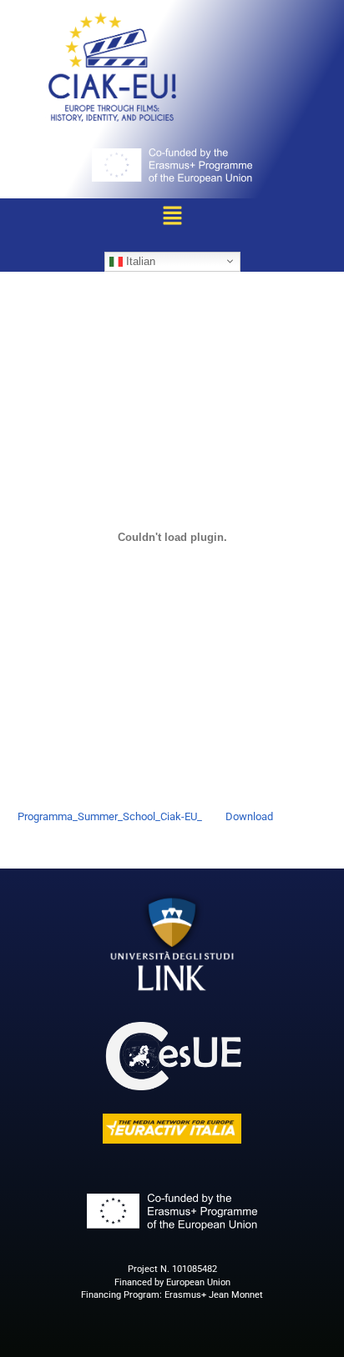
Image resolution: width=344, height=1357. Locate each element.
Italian (139, 260)
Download (249, 816)
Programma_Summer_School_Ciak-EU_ (110, 816)
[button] (172, 216)
